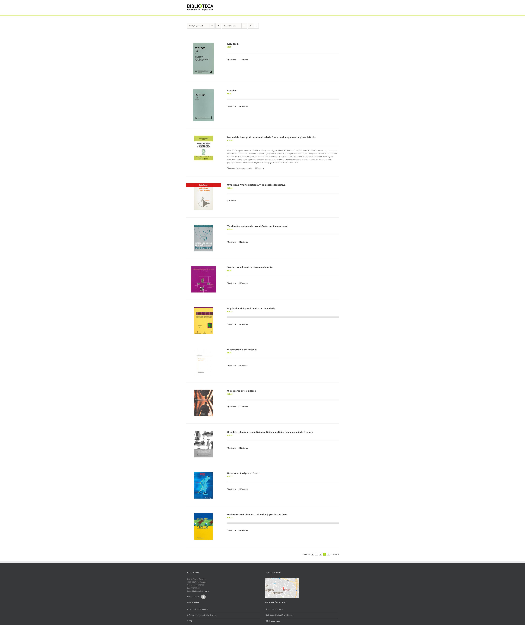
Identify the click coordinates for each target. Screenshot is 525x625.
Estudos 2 (233, 43)
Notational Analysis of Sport (243, 473)
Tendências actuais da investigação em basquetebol (257, 226)
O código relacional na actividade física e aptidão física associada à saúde (270, 432)
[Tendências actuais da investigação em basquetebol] (203, 238)
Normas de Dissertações (275, 609)
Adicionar (232, 60)
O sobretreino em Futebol (242, 349)
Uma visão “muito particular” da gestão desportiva (256, 184)
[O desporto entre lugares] (203, 403)
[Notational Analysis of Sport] (203, 485)
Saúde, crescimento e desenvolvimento (249, 267)
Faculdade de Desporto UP (199, 609)
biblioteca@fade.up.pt (200, 591)
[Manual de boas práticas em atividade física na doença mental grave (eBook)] (203, 148)
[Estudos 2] (203, 58)
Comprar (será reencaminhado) (240, 168)
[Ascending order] (218, 26)
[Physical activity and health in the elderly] (203, 320)
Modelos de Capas (273, 621)
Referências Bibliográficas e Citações (279, 615)
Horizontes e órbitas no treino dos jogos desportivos (257, 514)
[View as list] (256, 25)
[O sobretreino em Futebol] (203, 361)
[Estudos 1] (203, 105)
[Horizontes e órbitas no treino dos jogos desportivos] (203, 526)
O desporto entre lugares (241, 390)
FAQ (190, 621)
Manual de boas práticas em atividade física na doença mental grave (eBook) (271, 137)
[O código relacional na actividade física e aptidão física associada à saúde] (203, 444)
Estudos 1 (232, 90)
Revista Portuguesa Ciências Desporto (203, 615)
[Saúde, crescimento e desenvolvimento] (203, 279)
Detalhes (244, 60)
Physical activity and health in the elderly (251, 308)
